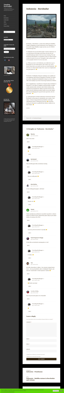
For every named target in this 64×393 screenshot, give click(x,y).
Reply (28, 141)
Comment (29, 322)
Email (28, 344)
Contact (5, 24)
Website (28, 349)
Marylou (33, 134)
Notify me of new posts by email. (34, 356)
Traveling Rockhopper (8, 5)
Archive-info (6, 19)
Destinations (6, 17)
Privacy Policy (6, 26)
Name (28, 338)
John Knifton (34, 184)
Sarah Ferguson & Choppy (37, 237)
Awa (32, 262)
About (5, 22)
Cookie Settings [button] (55, 390)
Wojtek (32, 209)
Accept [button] (61, 390)
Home (5, 15)
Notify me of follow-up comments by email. (36, 354)
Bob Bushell (33, 159)
